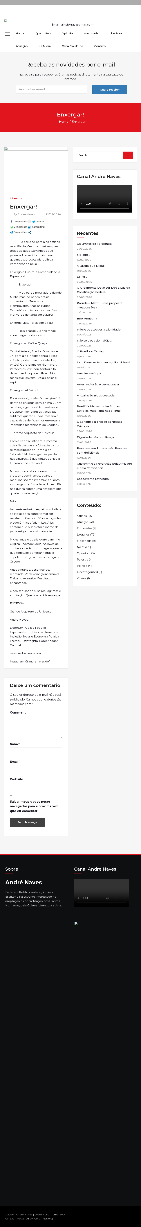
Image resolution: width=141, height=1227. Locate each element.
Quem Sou (43, 33)
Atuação (22, 46)
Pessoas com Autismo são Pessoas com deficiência (102, 450)
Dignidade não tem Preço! (95, 437)
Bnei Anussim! (87, 318)
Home (20, 33)
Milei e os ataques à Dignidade (99, 329)
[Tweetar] (38, 221)
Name (14, 744)
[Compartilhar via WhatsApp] (18, 227)
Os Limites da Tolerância (94, 243)
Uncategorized (87, 572)
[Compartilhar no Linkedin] (36, 227)
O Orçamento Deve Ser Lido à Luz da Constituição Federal (103, 290)
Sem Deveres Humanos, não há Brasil (104, 362)
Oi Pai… (82, 277)
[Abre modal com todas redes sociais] (29, 232)
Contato (100, 46)
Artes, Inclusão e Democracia (98, 384)
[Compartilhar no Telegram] (18, 232)
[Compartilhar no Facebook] (18, 221)
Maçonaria (91, 33)
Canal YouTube (72, 46)
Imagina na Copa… (90, 373)
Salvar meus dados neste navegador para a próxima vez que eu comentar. (34, 806)
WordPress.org (43, 1218)
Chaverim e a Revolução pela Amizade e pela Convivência (104, 466)
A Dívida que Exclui (90, 265)
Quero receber (110, 89)
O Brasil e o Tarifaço (91, 351)
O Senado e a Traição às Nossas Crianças (99, 424)
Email (14, 761)
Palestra (82, 559)
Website (16, 779)
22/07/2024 (53, 214)
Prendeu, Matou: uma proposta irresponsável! (99, 305)
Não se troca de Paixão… (94, 340)
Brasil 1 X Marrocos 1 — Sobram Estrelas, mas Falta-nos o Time (99, 408)
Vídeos (81, 578)
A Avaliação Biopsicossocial (96, 395)
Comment (18, 712)
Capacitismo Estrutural (93, 479)
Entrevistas (84, 528)
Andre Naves (26, 214)
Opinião (67, 33)
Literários (115, 33)
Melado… (83, 254)
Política (82, 565)
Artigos (82, 516)
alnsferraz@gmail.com (77, 24)
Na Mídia (45, 46)
